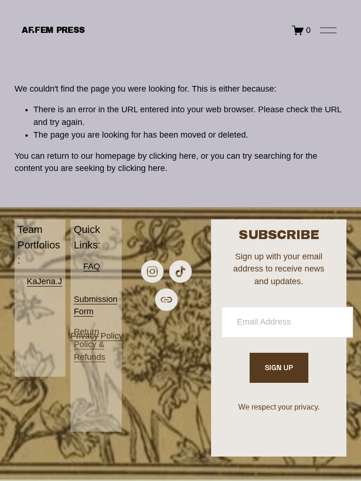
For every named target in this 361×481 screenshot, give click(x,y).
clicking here (172, 156)
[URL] (166, 299)
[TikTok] (180, 271)
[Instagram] (152, 271)
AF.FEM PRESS (53, 30)
